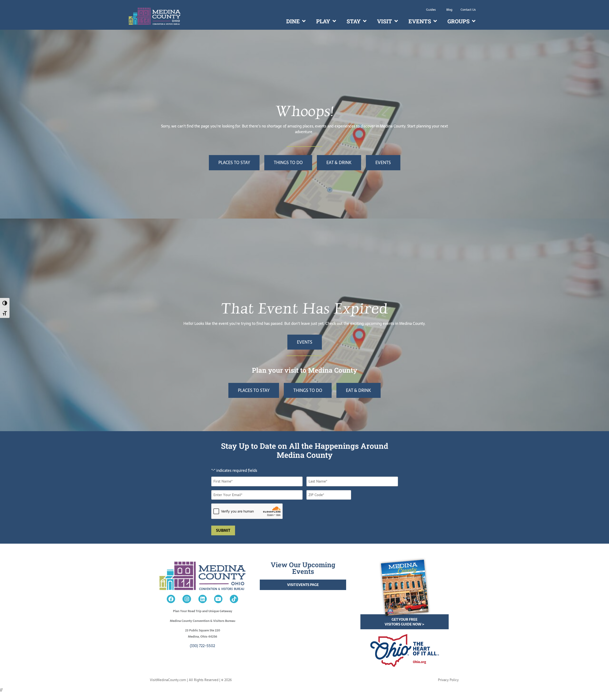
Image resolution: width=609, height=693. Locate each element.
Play (323, 21)
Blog (449, 9)
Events (419, 21)
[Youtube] (218, 599)
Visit (384, 21)
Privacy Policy (448, 680)
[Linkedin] (202, 599)
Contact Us (468, 9)
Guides (431, 9)
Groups (458, 21)
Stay (354, 21)
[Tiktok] (234, 599)
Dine (293, 21)
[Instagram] (186, 599)
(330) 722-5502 (202, 646)
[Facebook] (171, 599)
